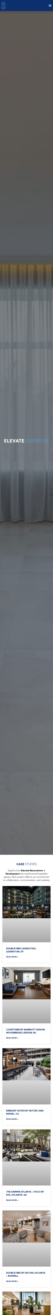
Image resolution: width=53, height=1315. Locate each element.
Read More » (12, 957)
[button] (50, 6)
